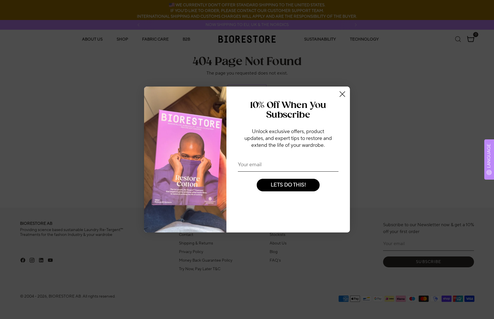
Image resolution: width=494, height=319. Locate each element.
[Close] (342, 94)
